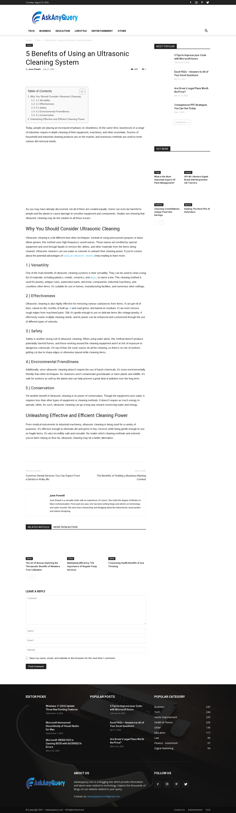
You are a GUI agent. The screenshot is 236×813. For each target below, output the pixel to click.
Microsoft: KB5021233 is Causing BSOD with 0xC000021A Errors (64, 743)
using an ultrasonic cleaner (78, 255)
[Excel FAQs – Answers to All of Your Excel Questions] (163, 76)
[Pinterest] (202, 2)
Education (63, 30)
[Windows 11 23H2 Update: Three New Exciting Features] (34, 710)
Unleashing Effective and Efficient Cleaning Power (57, 119)
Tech (31, 30)
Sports (188, 204)
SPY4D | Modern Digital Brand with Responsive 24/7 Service (196, 179)
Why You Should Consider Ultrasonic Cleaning (55, 96)
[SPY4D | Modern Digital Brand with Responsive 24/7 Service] (197, 165)
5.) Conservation (45, 115)
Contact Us (179, 809)
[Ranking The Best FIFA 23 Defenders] (197, 197)
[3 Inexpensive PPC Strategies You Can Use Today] (163, 109)
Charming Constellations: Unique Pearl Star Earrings (167, 212)
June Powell (35, 69)
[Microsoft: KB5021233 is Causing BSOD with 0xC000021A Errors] (34, 744)
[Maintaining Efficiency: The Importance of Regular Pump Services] (86, 547)
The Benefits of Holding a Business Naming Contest (121, 477)
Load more (181, 122)
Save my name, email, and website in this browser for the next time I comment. (72, 658)
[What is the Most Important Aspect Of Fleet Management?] (167, 165)
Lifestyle (81, 30)
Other (122, 30)
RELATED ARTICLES (38, 527)
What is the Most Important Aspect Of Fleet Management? (164, 179)
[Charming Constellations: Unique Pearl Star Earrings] (167, 197)
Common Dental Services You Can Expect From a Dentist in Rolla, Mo (53, 477)
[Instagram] (196, 2)
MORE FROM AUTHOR (66, 527)
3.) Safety (41, 107)
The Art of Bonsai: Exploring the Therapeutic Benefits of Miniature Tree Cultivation (43, 566)
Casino (188, 172)
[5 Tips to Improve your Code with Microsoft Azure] (163, 59)
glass (93, 277)
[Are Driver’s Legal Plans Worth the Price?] (163, 93)
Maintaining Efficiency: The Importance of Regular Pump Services (82, 566)
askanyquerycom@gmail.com (103, 796)
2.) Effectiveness (45, 104)
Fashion (158, 204)
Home (29, 40)
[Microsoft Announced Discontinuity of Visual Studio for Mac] (34, 727)
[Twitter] (207, 2)
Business (45, 30)
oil (70, 308)
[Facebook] (190, 2)
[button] (206, 31)
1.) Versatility (43, 100)
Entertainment (102, 30)
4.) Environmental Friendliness (52, 111)
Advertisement (195, 809)
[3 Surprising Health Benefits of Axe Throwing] (127, 547)
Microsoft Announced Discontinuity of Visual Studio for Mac (62, 726)
